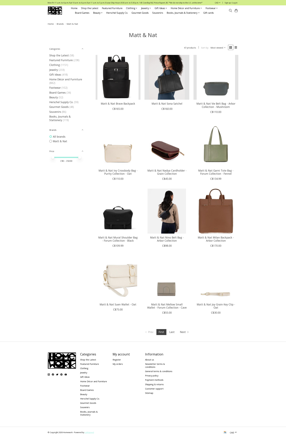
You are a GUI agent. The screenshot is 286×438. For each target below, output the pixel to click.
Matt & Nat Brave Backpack (118, 103)
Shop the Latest (89, 8)
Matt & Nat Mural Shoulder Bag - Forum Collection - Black (118, 239)
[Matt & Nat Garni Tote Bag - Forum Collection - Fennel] (215, 144)
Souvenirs (157, 12)
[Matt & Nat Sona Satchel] (166, 77)
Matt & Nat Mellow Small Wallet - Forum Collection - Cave (167, 306)
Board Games (82, 12)
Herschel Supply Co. (117, 12)
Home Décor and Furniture (65, 79)
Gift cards (208, 12)
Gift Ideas (55, 74)
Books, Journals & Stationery (60, 118)
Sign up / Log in (231, 2)
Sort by (204, 47)
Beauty (53, 97)
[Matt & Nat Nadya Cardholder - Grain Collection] (166, 144)
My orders (118, 363)
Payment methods (154, 379)
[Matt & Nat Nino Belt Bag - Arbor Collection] (166, 211)
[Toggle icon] (230, 10)
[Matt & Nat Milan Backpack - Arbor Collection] (215, 211)
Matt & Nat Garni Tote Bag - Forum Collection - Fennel (215, 172)
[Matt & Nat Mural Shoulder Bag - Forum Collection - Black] (118, 211)
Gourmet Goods (140, 12)
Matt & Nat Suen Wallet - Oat (118, 304)
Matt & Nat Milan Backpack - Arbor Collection (216, 239)
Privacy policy (151, 375)
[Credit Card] (225, 432)
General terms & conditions (158, 371)
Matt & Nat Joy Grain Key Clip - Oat (216, 306)
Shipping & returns (154, 384)
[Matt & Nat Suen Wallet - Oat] (118, 278)
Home (74, 8)
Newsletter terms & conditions (155, 365)
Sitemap (149, 392)
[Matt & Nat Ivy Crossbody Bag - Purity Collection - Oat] (118, 144)
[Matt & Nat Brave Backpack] (118, 77)
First (161, 332)
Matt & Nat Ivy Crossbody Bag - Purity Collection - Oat (118, 172)
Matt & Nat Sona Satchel (167, 103)
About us (149, 359)
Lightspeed (89, 432)
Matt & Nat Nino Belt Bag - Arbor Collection (167, 239)
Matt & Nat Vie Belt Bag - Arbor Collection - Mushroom (215, 105)
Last (172, 332)
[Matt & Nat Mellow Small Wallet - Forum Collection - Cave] (166, 278)
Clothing (54, 65)
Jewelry (53, 70)
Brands (60, 23)
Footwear (55, 87)
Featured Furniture (112, 8)
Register (117, 359)
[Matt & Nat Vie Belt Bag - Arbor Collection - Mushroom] (215, 77)
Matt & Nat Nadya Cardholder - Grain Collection (166, 172)
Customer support (154, 388)
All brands (59, 136)
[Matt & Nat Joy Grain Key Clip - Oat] (215, 278)
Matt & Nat (60, 141)
